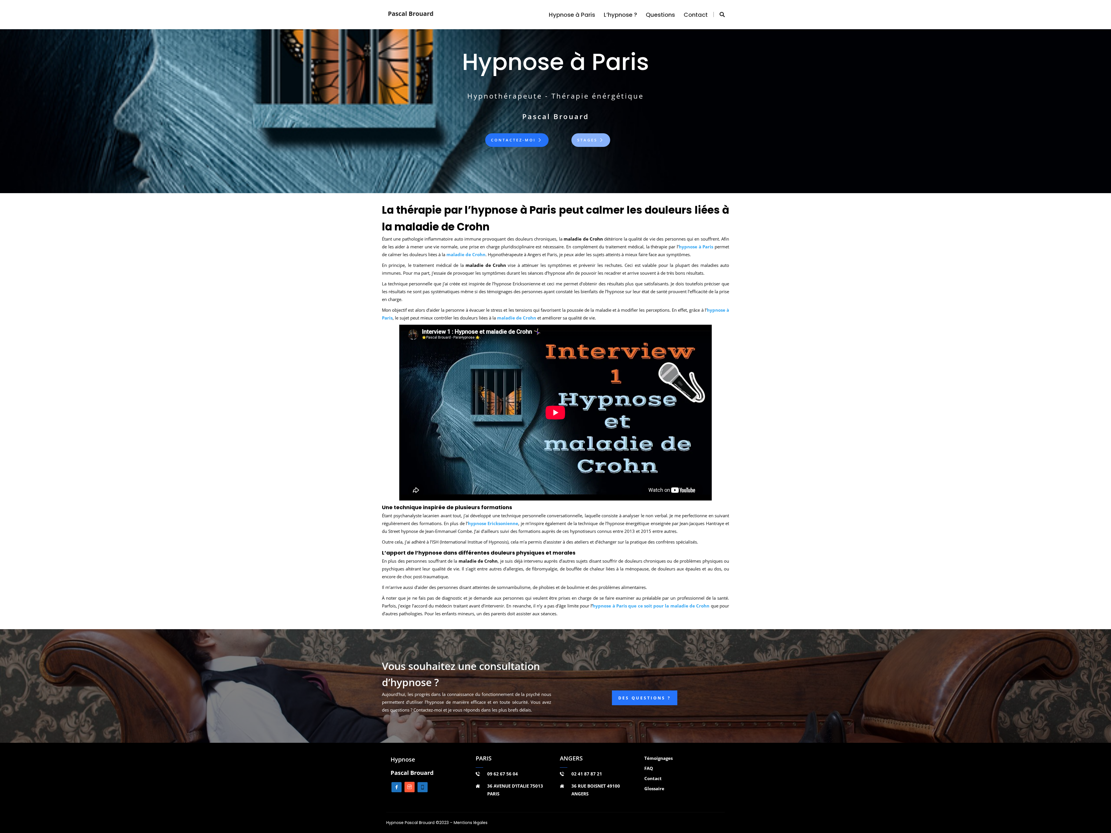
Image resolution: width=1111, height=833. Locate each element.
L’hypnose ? (620, 15)
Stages (588, 140)
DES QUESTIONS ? (644, 698)
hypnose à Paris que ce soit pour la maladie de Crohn (651, 606)
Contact (696, 15)
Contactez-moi (514, 140)
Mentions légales (471, 822)
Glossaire (654, 788)
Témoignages (658, 758)
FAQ (648, 768)
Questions (660, 15)
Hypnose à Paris (572, 15)
